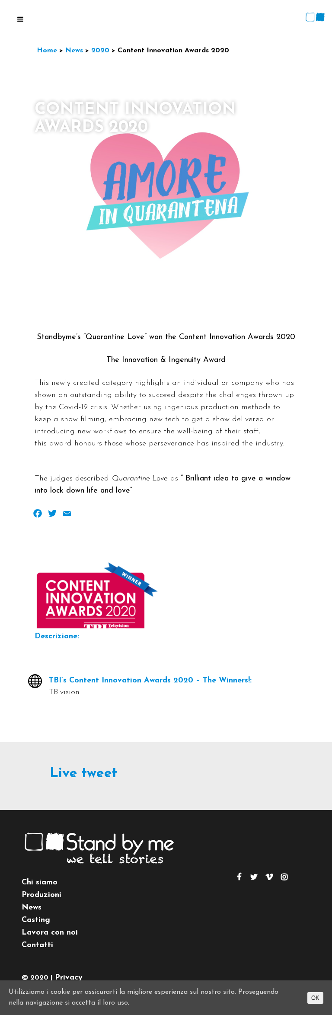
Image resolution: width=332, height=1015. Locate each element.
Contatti (37, 945)
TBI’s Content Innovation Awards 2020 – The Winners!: (150, 681)
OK (315, 998)
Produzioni (41, 895)
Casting (36, 920)
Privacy (69, 978)
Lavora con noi (50, 933)
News (32, 908)
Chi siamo (39, 883)
